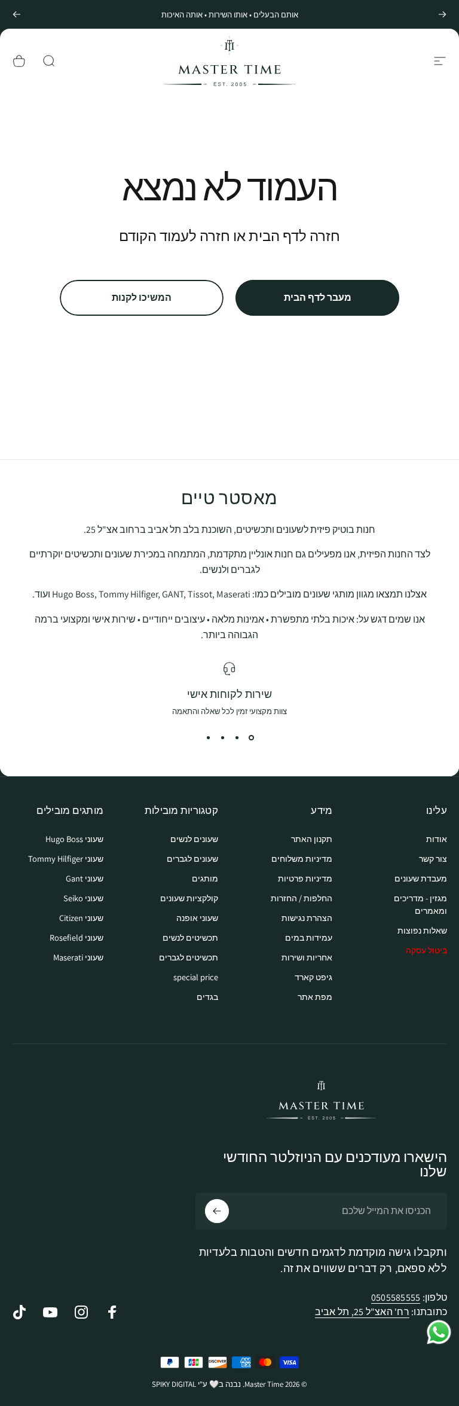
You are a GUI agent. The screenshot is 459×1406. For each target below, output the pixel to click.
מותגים (205, 878)
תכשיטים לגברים (188, 957)
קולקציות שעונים (189, 898)
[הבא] (17, 14)
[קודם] (442, 14)
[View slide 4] (208, 738)
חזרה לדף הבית (294, 235)
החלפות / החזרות (301, 898)
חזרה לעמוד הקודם (174, 235)
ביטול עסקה (426, 950)
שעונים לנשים (194, 838)
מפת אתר (315, 996)
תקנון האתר (311, 838)
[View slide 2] (237, 738)
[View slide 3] (222, 738)
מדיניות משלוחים (301, 858)
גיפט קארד (313, 977)
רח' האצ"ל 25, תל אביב (362, 1312)
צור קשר (433, 858)
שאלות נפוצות (422, 930)
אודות (436, 838)
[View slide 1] (251, 738)
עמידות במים (308, 937)
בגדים (207, 996)
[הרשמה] (217, 1211)
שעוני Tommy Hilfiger (65, 858)
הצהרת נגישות (306, 917)
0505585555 (395, 1297)
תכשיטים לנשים (190, 937)
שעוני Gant (84, 878)
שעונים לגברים (192, 858)
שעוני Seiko (83, 898)
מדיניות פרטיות (305, 878)
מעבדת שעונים (420, 878)
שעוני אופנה (197, 917)
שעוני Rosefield (76, 937)
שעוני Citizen (81, 917)
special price (195, 977)
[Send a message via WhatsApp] (439, 1332)
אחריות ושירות (306, 957)
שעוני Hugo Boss (74, 838)
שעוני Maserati (78, 957)
